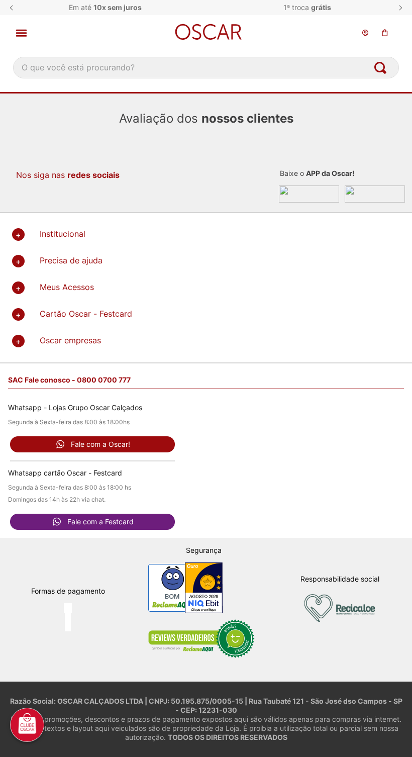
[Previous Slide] (11, 8)
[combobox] (206, 67)
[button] (73, 33)
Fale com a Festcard (100, 521)
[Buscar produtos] (382, 67)
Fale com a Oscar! (100, 444)
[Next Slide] (400, 8)
